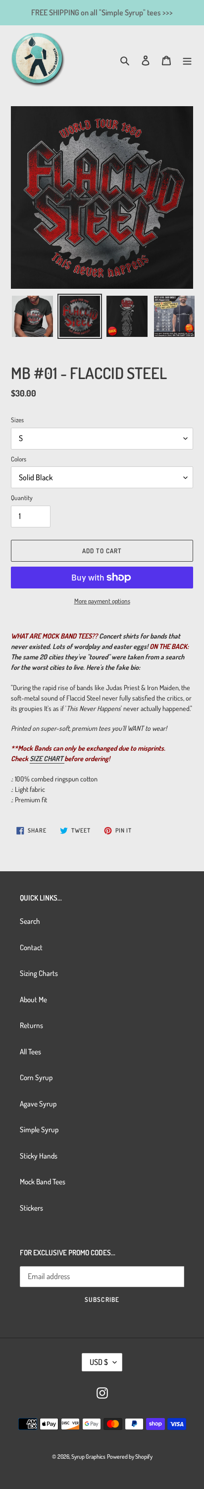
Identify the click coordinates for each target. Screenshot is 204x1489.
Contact (31, 947)
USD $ (99, 1362)
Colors (18, 459)
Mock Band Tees (42, 1181)
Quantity (22, 498)
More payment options (102, 601)
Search (30, 921)
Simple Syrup (39, 1129)
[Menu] (187, 60)
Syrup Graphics (88, 1456)
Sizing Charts (39, 973)
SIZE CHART (46, 758)
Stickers (31, 1208)
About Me (33, 999)
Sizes (17, 420)
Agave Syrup (38, 1103)
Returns (31, 1025)
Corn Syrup (36, 1077)
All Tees (30, 1051)
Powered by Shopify (130, 1456)
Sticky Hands (38, 1156)
